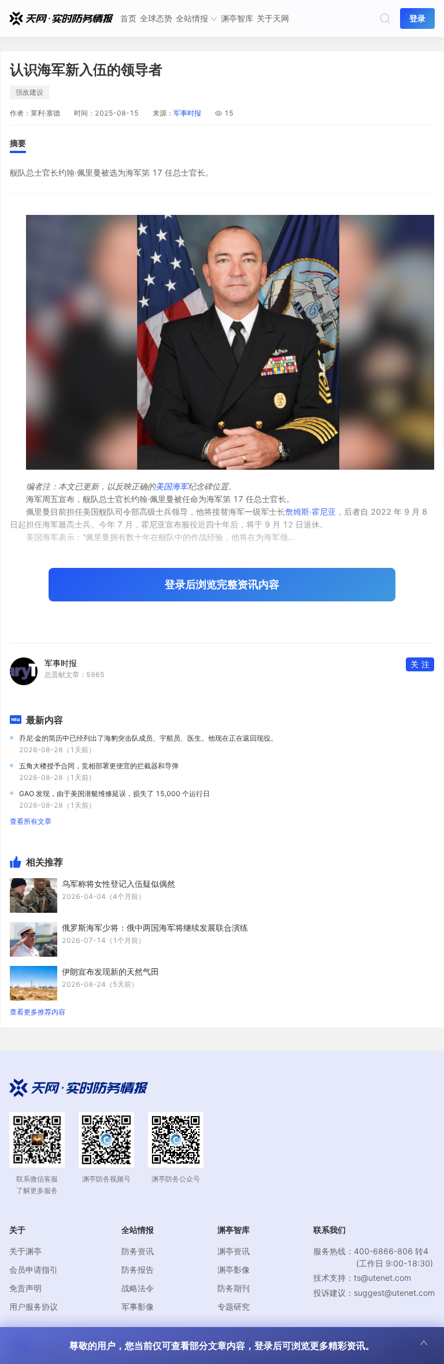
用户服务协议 (33, 1306)
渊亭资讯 (233, 1251)
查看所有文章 (30, 821)
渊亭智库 (237, 18)
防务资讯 (137, 1251)
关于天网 (273, 18)
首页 (128, 18)
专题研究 (233, 1306)
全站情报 (192, 18)
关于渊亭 (25, 1251)
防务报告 (137, 1269)
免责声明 (25, 1288)
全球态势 (156, 18)
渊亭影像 (233, 1269)
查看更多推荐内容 (37, 1012)
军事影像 (137, 1306)
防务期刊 (233, 1288)
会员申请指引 (33, 1269)
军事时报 (187, 113)
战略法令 (137, 1288)
